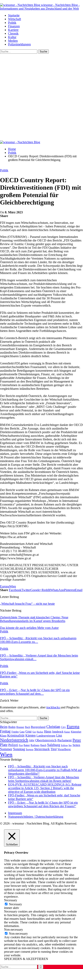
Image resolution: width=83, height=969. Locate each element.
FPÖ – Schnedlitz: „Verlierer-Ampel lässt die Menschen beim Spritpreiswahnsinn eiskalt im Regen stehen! (43, 779)
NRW (31, 740)
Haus (47, 731)
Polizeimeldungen (19, 44)
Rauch (43, 745)
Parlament (64, 740)
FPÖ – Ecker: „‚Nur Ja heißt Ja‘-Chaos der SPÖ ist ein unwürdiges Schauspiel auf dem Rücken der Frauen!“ (43, 804)
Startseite (14, 15)
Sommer (6, 749)
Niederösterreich (14, 740)
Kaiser (67, 732)
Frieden (15, 731)
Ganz (22, 731)
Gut (34, 732)
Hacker (40, 732)
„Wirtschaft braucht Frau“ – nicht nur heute (27, 603)
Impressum (15, 813)
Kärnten (30, 735)
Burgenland (38, 727)
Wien (12, 586)
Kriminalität (16, 735)
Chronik (13, 33)
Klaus (3, 735)
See (70, 745)
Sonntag (19, 749)
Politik (12, 22)
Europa (4, 586)
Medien (13, 40)
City (63, 727)
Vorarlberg (64, 749)
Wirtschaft (14, 19)
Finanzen (14, 26)
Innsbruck (57, 731)
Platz (3, 745)
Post (21, 745)
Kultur (12, 37)
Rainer (27, 745)
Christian (53, 726)
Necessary (15, 904)
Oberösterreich (46, 740)
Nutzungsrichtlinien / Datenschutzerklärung (35, 816)
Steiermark (42, 749)
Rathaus (35, 745)
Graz (28, 731)
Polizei (13, 745)
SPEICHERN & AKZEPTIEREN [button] (26, 959)
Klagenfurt (76, 731)
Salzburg (53, 745)
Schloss (64, 745)
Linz (59, 735)
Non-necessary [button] (13, 929)
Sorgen (29, 749)
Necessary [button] (10, 900)
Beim (3, 727)
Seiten (76, 745)
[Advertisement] (41, 97)
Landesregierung (45, 735)
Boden (12, 727)
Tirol (54, 749)
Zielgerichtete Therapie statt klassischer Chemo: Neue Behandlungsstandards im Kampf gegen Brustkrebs (34, 619)
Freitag (5, 731)
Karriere (13, 30)
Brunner (20, 727)
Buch (27, 727)
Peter (77, 740)
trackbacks (53, 707)
